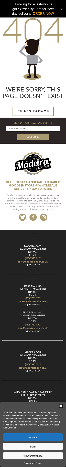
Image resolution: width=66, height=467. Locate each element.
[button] (61, 406)
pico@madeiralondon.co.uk (33, 328)
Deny (33, 446)
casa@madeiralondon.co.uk (33, 302)
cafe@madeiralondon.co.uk (33, 262)
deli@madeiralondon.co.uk (32, 368)
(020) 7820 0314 (33, 364)
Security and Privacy (33, 462)
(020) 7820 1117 (33, 258)
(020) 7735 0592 (33, 298)
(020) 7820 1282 (33, 325)
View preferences (33, 455)
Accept (33, 437)
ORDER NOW (43, 13)
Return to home (33, 111)
